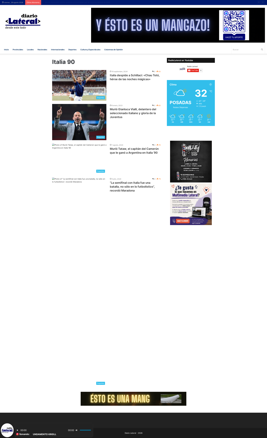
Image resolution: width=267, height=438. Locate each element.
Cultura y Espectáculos (90, 49)
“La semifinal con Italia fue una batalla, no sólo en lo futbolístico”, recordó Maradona (132, 186)
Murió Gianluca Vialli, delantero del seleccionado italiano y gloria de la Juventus (133, 113)
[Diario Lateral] (23, 21)
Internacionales (58, 49)
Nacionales (42, 49)
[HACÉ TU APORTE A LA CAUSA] (133, 398)
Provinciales (18, 49)
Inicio (6, 49)
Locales (30, 49)
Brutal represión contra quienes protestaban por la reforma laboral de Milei (75, 2)
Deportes (72, 49)
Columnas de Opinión (113, 49)
